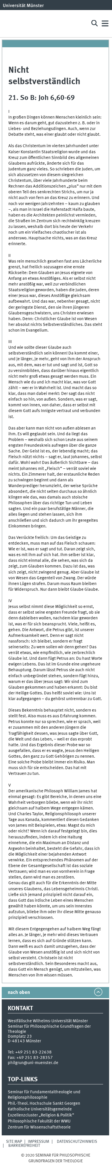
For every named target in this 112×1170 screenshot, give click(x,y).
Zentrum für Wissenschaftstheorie (39, 1127)
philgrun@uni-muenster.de (33, 1063)
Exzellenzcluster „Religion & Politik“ (41, 1115)
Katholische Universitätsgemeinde (40, 1109)
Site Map (14, 1142)
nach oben (19, 992)
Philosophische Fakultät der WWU (39, 1121)
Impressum (38, 1142)
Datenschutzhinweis (77, 1142)
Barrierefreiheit (24, 1146)
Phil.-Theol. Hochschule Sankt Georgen (44, 1103)
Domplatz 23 (20, 1036)
